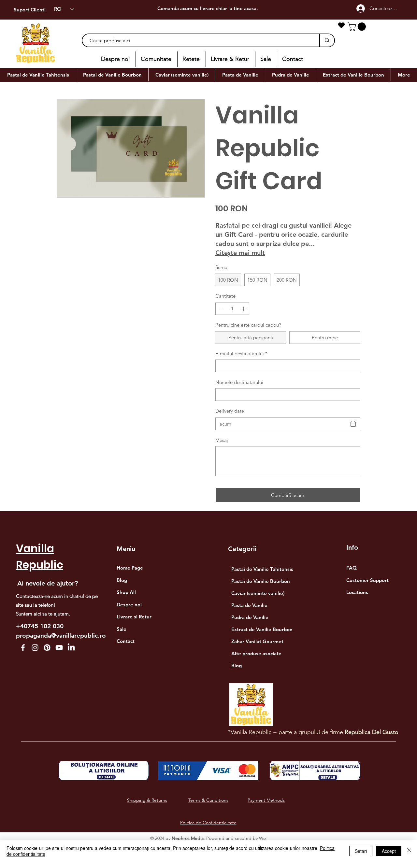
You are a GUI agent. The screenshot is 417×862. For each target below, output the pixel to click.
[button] (358, 26)
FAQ (351, 568)
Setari (361, 851)
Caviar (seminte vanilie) (257, 593)
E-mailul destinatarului (241, 353)
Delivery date (229, 411)
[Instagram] (35, 647)
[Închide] (409, 851)
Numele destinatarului (239, 382)
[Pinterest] (47, 647)
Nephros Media (188, 838)
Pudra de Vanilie (249, 617)
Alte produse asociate (256, 653)
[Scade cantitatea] (220, 309)
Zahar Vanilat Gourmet (257, 641)
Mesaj (221, 440)
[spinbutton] (232, 309)
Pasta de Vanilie (249, 605)
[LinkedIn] (71, 647)
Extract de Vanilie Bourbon (262, 629)
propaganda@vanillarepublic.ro (61, 635)
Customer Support (367, 580)
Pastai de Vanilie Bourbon (260, 581)
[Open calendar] (353, 424)
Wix (262, 838)
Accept (389, 851)
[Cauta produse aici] (326, 40)
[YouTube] (59, 647)
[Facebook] (23, 647)
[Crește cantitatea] (244, 309)
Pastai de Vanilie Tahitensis (262, 569)
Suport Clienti (30, 10)
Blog (236, 665)
